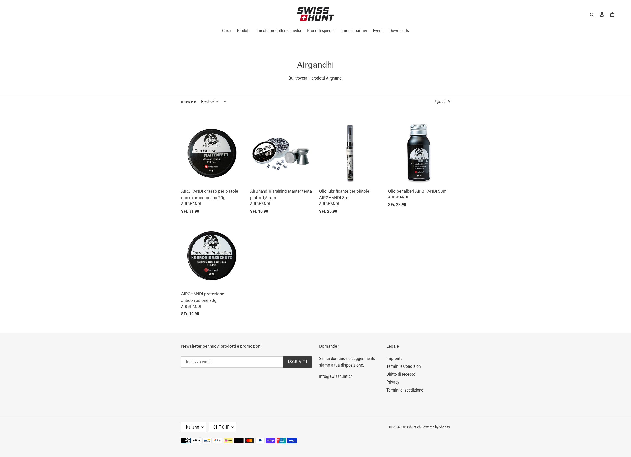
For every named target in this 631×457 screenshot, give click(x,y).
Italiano (192, 427)
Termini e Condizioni (404, 366)
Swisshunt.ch (411, 427)
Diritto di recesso (400, 374)
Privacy (392, 382)
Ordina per (188, 102)
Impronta (394, 358)
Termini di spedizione (404, 389)
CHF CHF (221, 427)
